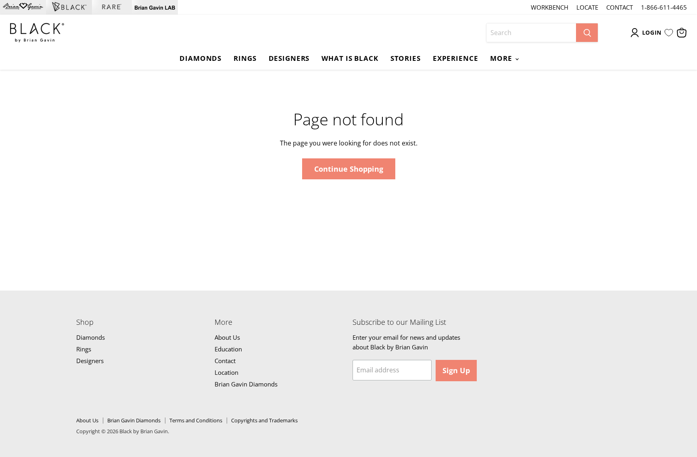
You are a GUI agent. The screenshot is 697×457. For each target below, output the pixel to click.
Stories (405, 58)
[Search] (587, 32)
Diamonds (200, 58)
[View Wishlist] (669, 33)
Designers (289, 58)
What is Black (349, 58)
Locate (587, 7)
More (502, 58)
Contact (619, 7)
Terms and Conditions (195, 420)
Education (228, 349)
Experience (455, 58)
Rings (245, 58)
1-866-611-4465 (664, 7)
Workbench (549, 7)
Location (226, 372)
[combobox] (531, 32)
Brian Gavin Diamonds (246, 384)
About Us (227, 337)
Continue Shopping (348, 169)
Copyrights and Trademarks (264, 420)
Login (652, 32)
